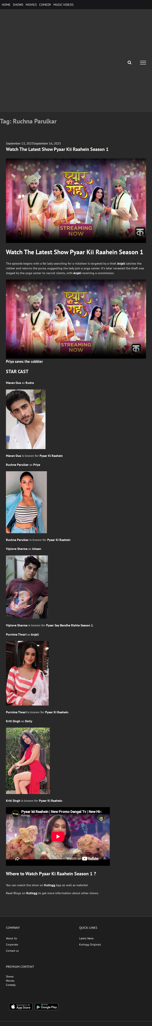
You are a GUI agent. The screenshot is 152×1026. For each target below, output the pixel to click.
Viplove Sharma (17, 549)
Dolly (28, 721)
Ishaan (36, 549)
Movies (10, 980)
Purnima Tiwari (16, 634)
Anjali (121, 263)
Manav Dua (13, 383)
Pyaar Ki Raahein (51, 456)
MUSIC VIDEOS (63, 5)
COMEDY (45, 5)
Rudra (30, 383)
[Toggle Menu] (143, 62)
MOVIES (31, 5)
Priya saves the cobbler (24, 361)
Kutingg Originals (90, 944)
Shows (10, 976)
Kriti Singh (13, 721)
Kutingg (49, 885)
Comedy (11, 985)
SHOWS (18, 5)
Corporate (12, 944)
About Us (11, 938)
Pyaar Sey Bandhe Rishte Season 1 (69, 625)
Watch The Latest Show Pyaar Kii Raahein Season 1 (57, 149)
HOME (6, 5)
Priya (36, 465)
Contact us (12, 950)
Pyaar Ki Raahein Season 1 (66, 874)
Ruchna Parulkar (17, 465)
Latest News (86, 938)
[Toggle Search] (129, 62)
